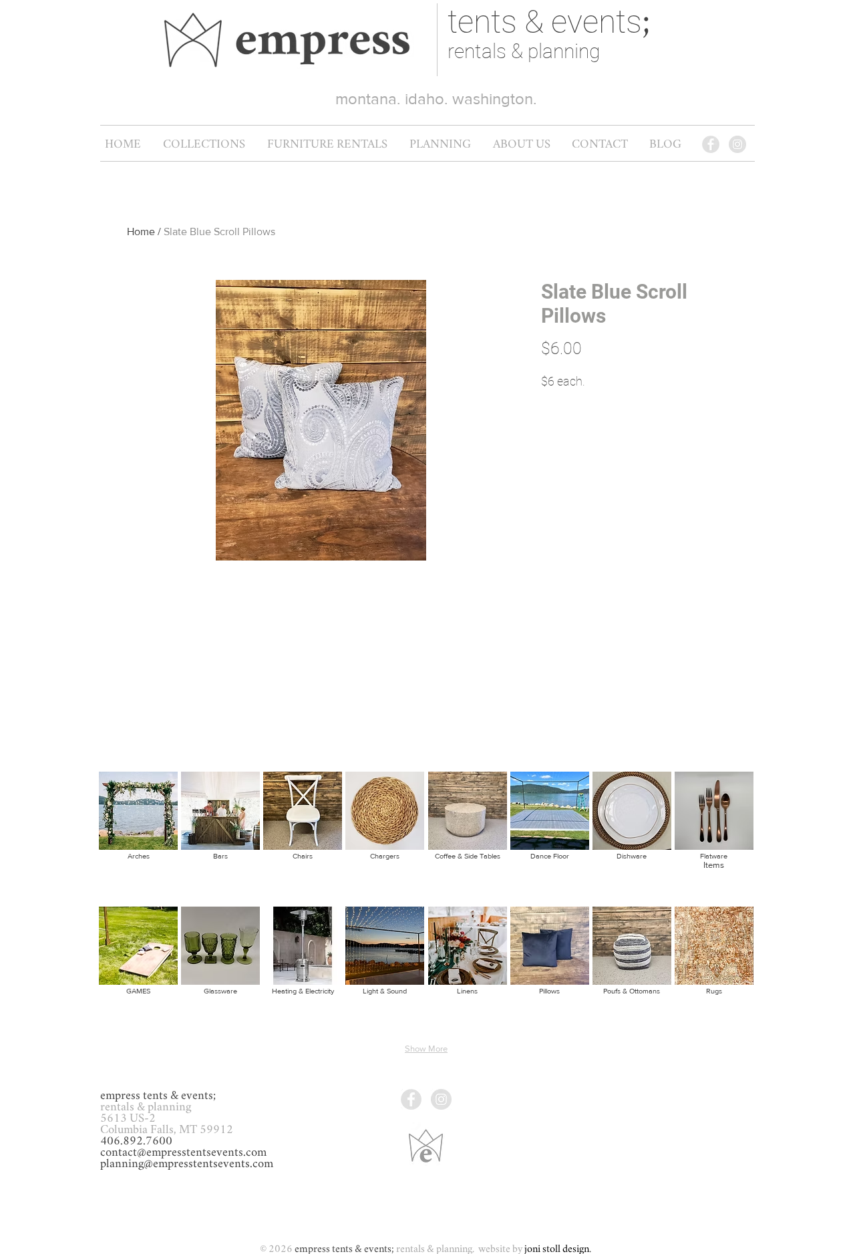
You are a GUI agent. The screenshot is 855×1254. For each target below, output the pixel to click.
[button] (327, 144)
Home (141, 231)
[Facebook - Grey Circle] (710, 144)
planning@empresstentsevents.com (186, 1163)
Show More (426, 1049)
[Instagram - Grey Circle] (737, 144)
